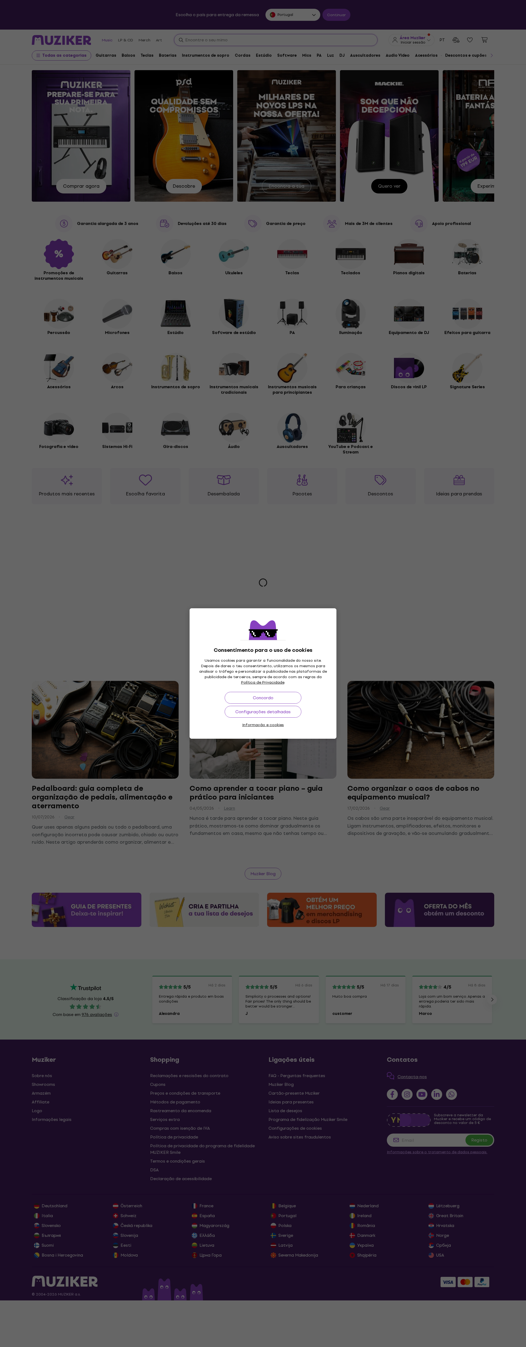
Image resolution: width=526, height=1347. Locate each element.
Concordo (263, 697)
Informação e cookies (263, 725)
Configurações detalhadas (263, 711)
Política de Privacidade (262, 682)
